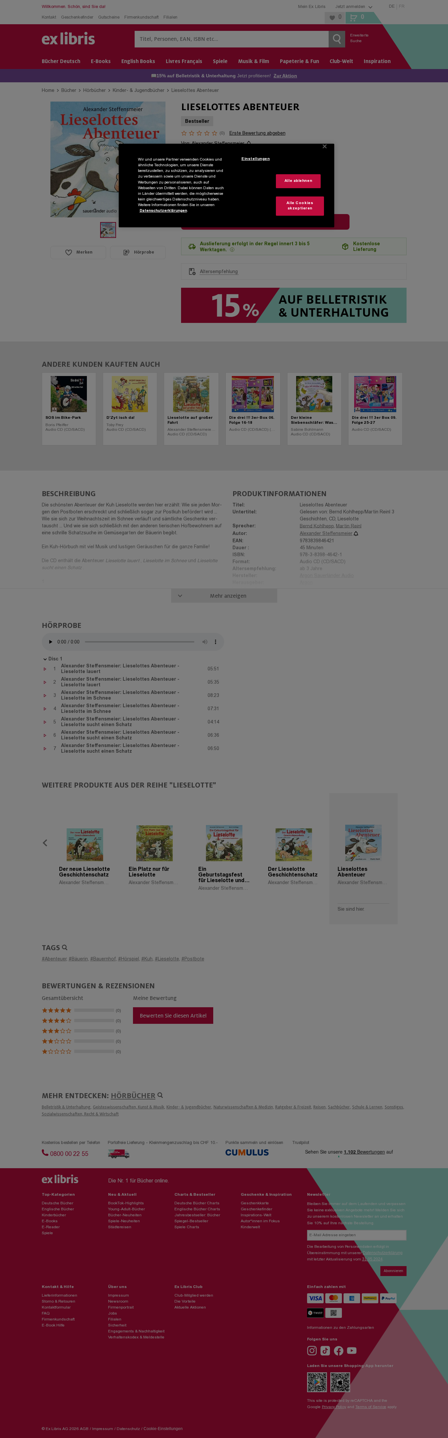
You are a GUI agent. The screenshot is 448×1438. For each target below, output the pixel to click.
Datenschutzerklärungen (163, 211)
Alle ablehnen (298, 181)
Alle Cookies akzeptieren (300, 205)
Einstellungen (255, 159)
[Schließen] (324, 146)
